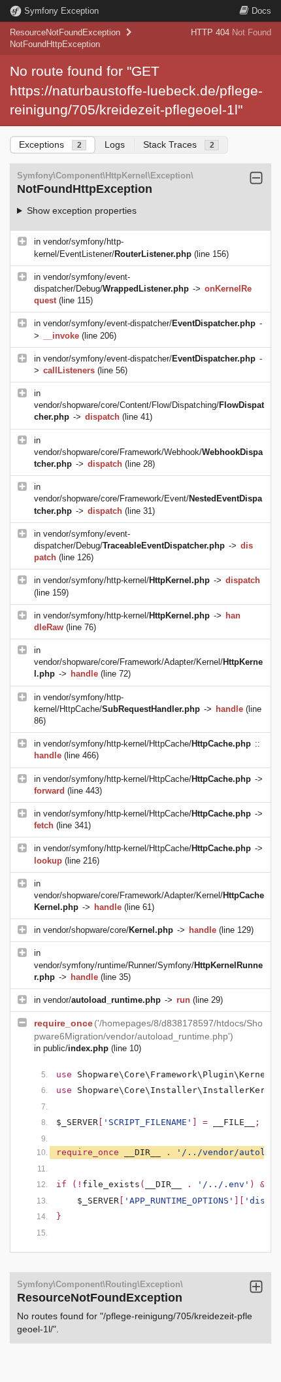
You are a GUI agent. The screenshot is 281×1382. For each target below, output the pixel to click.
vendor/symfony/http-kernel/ (126, 580)
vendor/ (102, 1000)
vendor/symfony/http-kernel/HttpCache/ (147, 744)
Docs (261, 11)
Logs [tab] (115, 144)
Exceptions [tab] (50, 144)
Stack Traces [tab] (178, 144)
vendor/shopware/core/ (108, 930)
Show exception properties (82, 210)
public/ (75, 1048)
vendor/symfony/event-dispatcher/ (149, 323)
